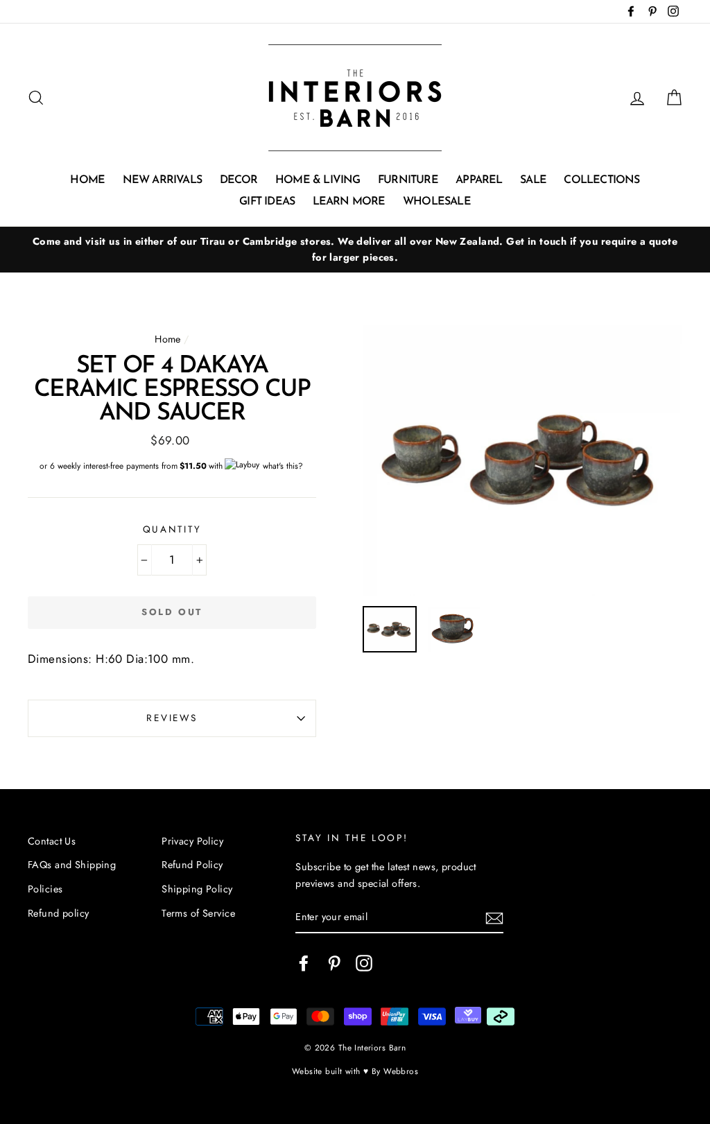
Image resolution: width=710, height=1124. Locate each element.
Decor (239, 180)
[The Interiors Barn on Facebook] (303, 962)
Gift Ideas (267, 201)
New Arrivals (162, 180)
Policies (45, 889)
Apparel (479, 180)
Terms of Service (198, 913)
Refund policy (58, 913)
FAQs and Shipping (72, 865)
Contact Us (52, 841)
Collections (601, 180)
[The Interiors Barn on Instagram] (364, 962)
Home (87, 180)
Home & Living (318, 180)
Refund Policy (192, 865)
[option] (355, 250)
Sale (533, 180)
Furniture (408, 180)
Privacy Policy (192, 841)
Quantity (172, 529)
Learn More (349, 201)
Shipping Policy (197, 889)
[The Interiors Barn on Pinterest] (334, 962)
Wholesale (437, 201)
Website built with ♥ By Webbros (355, 1071)
